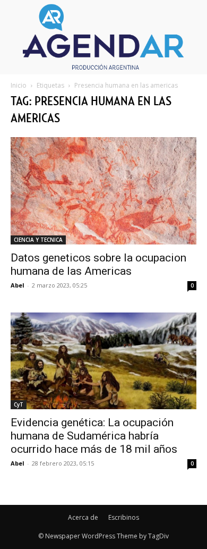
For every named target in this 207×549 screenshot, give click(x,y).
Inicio (19, 85)
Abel (17, 285)
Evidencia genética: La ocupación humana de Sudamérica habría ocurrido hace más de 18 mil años (94, 435)
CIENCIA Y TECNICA (38, 239)
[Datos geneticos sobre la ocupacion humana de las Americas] (103, 191)
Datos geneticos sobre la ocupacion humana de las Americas (98, 264)
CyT (18, 404)
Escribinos (123, 517)
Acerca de (83, 517)
